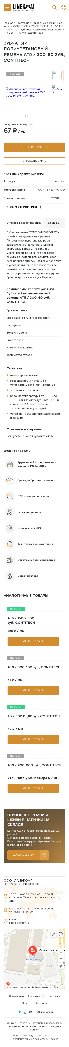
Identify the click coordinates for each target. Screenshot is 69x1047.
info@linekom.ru (19, 923)
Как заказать (36, 996)
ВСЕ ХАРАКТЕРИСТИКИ (20, 207)
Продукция (22, 23)
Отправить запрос (34, 147)
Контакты (41, 1003)
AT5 (15, 29)
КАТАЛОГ (7, 7)
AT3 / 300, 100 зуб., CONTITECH (34, 667)
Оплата (26, 1003)
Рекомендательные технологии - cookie (35, 1039)
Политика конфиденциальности (30, 1035)
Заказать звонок (23, 855)
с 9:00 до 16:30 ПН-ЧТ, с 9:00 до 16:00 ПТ (63, 7)
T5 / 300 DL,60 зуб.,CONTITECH (34, 716)
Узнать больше (33, 641)
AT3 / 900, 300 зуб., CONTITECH (34, 765)
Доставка (54, 996)
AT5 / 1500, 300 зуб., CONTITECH (21, 620)
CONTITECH (20, 26)
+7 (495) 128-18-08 (21, 912)
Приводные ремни (43, 23)
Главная (8, 23)
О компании (16, 996)
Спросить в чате (34, 161)
